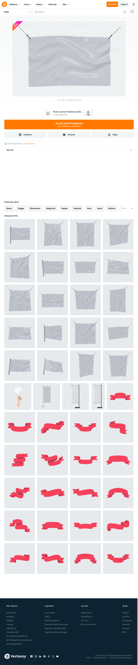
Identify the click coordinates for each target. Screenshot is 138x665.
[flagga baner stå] (75, 396)
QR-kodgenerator (14, 644)
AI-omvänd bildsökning (16, 636)
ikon (89, 208)
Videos (39, 4)
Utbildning (11, 628)
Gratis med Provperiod (68, 124)
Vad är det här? (29, 144)
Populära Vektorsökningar (56, 624)
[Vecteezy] (4, 4)
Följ (87, 114)
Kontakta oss (86, 616)
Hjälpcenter (86, 612)
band (99, 208)
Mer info (10, 150)
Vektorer (13, 4)
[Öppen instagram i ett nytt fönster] (36, 656)
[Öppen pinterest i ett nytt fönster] (44, 656)
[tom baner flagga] (19, 234)
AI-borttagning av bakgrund (19, 640)
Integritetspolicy (98, 657)
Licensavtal (49, 612)
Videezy (9, 620)
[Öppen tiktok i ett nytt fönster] (49, 656)
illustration (35, 208)
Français (124, 628)
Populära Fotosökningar (55, 628)
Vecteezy (10, 616)
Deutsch (124, 624)
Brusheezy (10, 612)
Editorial (52, 4)
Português (125, 620)
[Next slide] (127, 208)
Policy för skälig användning (118, 657)
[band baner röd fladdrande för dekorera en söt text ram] (120, 396)
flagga (21, 208)
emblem (112, 208)
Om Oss (84, 620)
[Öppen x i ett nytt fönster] (53, 656)
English (124, 612)
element (77, 208)
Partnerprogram (51, 620)
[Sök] (123, 11)
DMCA (47, 616)
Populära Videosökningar (55, 632)
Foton (26, 4)
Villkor (86, 657)
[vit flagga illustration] (17, 396)
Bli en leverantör (88, 624)
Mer (64, 4)
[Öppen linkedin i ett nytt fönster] (40, 656)
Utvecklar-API (12, 632)
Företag (9, 624)
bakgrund (50, 208)
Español (124, 616)
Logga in (122, 4)
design (64, 208)
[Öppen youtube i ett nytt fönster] (57, 656)
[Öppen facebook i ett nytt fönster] (31, 656)
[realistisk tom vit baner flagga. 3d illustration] (46, 396)
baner (9, 208)
